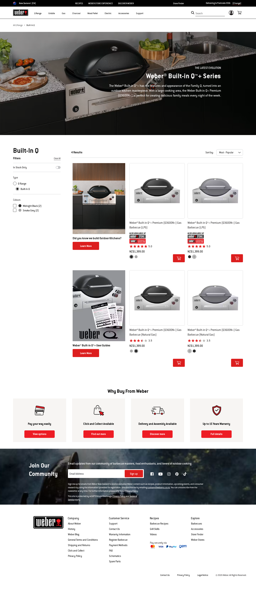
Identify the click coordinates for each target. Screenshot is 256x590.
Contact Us (114, 529)
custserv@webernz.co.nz (158, 487)
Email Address (76, 473)
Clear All (57, 158)
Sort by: (209, 152)
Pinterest (177, 474)
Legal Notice (202, 575)
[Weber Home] (20, 12)
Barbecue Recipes (159, 523)
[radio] (131, 257)
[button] (43, 13)
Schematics (115, 556)
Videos (153, 534)
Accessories (197, 529)
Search (199, 13)
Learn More (86, 246)
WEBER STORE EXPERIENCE (100, 3)
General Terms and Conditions (83, 539)
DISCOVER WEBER (126, 3)
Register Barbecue (118, 539)
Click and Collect (76, 550)
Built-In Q (30, 25)
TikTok (185, 474)
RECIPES (79, 3)
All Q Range (18, 25)
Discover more (157, 434)
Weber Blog (73, 534)
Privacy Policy (131, 491)
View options (39, 434)
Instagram (169, 474)
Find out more (98, 434)
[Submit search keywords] (193, 13)
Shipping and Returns (79, 545)
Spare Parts (115, 561)
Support (113, 523)
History (71, 529)
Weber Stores (197, 539)
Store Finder (178, 3)
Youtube (160, 474)
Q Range (22, 183)
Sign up (134, 473)
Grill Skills (155, 529)
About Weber (74, 523)
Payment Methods (118, 545)
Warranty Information (119, 534)
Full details (216, 434)
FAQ (111, 550)
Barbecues (196, 523)
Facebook (152, 474)
